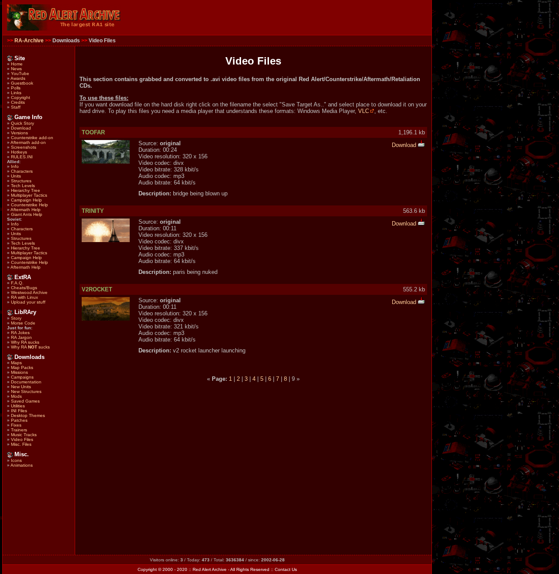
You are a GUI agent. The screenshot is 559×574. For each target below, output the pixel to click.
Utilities (18, 405)
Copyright (20, 97)
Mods (16, 396)
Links (16, 92)
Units (16, 176)
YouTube (20, 73)
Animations (21, 465)
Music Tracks (24, 434)
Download (21, 128)
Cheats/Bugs (24, 287)
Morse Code (23, 323)
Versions (19, 132)
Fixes (16, 425)
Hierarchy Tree (25, 190)
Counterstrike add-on (32, 137)
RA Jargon (21, 337)
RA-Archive (29, 41)
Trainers (19, 429)
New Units (21, 386)
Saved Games (25, 401)
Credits (18, 102)
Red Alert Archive (210, 569)
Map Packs (22, 367)
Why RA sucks (25, 342)
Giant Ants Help (26, 214)
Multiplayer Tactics (29, 195)
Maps (16, 362)
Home (17, 64)
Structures (21, 180)
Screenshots (23, 147)
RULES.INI (22, 156)
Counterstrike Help (29, 204)
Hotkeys (19, 152)
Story (16, 318)
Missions (19, 372)
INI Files (19, 410)
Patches (19, 420)
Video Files (22, 439)
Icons (16, 460)
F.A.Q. (17, 282)
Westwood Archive (29, 292)
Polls (16, 87)
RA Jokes (20, 332)
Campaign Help (26, 200)
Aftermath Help (25, 209)
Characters (22, 171)
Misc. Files (21, 444)
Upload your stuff (28, 302)
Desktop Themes (28, 415)
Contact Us (286, 569)
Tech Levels (23, 185)
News (16, 68)
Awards (17, 78)
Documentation (26, 381)
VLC (363, 111)
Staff (16, 107)
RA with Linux (24, 297)
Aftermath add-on (28, 142)
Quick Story (22, 123)
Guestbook (22, 83)
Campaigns (22, 377)
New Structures (26, 391)
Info (15, 166)
